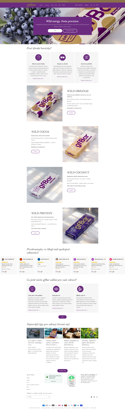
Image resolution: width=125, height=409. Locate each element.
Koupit (71, 112)
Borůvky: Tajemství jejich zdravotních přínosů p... (89, 343)
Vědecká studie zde (38, 78)
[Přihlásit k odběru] (48, 396)
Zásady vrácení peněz (46, 407)
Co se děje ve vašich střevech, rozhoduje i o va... (35, 343)
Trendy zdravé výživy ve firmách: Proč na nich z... (52, 343)
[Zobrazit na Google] (3, 259)
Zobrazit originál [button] (24, 266)
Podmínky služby (67, 407)
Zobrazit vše (62, 370)
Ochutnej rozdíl (70, 30)
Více (55, 30)
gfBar (33, 407)
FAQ (28, 382)
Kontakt (28, 389)
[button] (41, 5)
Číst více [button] (4, 268)
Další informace (53, 381)
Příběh (28, 377)
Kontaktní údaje (93, 407)
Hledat (28, 380)
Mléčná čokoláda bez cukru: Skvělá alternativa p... (71, 343)
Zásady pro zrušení (85, 407)
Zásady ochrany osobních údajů (57, 407)
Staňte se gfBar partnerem (33, 384)
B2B (28, 387)
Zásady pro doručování (76, 407)
